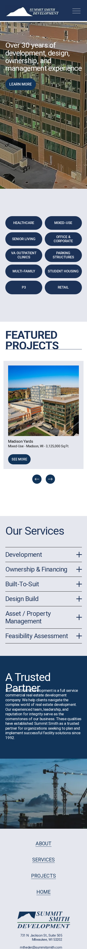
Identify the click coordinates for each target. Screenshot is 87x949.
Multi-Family (24, 271)
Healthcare (23, 223)
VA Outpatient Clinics (23, 255)
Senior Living (23, 239)
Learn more (20, 84)
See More (19, 459)
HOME (43, 892)
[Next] (50, 479)
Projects (43, 876)
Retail (63, 287)
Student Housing (63, 271)
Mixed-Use (63, 223)
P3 (24, 287)
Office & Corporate (63, 239)
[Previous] (36, 479)
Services (43, 860)
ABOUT (43, 843)
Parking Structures (63, 255)
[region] (43, 423)
